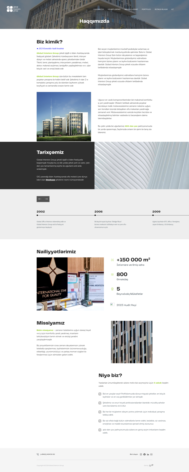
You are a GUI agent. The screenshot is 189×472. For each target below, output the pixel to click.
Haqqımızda (98, 9)
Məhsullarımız (131, 9)
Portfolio (146, 9)
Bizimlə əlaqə (161, 9)
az (172, 9)
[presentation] (40, 199)
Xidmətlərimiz (114, 9)
